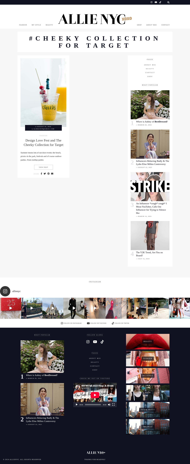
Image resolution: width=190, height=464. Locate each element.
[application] (95, 395)
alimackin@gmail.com (44, 129)
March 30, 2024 (145, 125)
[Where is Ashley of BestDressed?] (150, 104)
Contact (165, 25)
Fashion (23, 25)
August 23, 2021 (145, 167)
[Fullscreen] (113, 404)
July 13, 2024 (144, 258)
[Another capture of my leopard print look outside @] (179, 308)
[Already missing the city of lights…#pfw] (116, 308)
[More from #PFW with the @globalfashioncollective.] (94, 308)
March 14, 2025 (145, 216)
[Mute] (109, 404)
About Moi (151, 25)
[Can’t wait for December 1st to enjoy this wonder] (10, 308)
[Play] (76, 404)
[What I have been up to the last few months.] (31, 308)
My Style (36, 25)
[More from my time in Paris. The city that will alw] (52, 308)
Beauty (49, 25)
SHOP (139, 25)
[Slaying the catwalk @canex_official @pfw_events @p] (137, 308)
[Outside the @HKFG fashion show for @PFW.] (158, 308)
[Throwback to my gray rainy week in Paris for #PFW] (73, 308)
